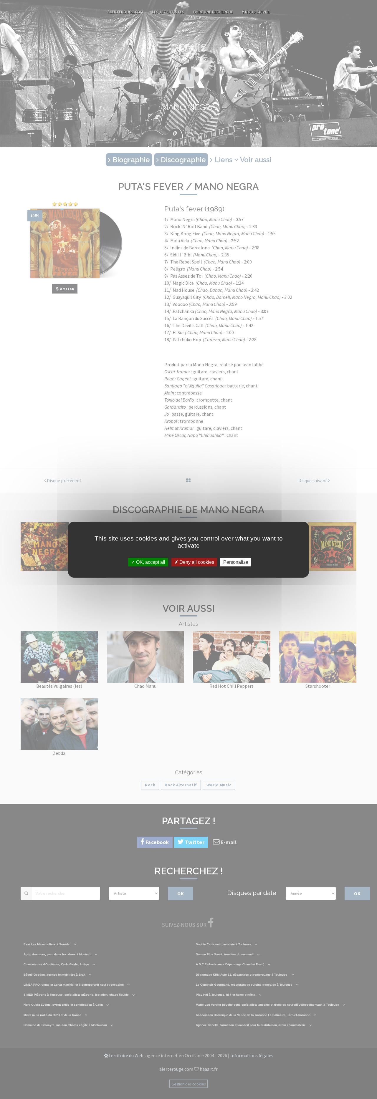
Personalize (235, 561)
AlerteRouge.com (125, 11)
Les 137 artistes (168, 11)
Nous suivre (256, 11)
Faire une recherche (213, 11)
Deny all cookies (196, 561)
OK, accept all (150, 561)
